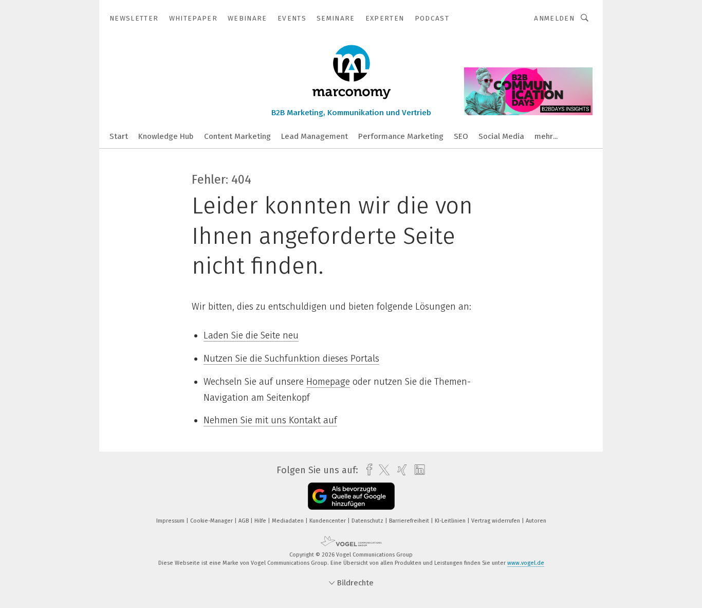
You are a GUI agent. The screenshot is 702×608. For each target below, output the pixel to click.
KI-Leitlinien (451, 520)
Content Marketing (237, 136)
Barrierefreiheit (410, 520)
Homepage (328, 381)
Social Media (501, 136)
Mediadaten (288, 520)
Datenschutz (368, 520)
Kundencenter (328, 520)
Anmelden (554, 18)
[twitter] (381, 470)
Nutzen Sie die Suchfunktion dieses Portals (291, 358)
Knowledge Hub (166, 136)
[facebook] (366, 470)
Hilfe (261, 520)
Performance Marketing (401, 136)
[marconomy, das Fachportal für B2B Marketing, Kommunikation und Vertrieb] (118, 135)
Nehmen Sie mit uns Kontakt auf (270, 420)
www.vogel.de (525, 563)
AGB (244, 520)
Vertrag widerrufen (496, 520)
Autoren (536, 520)
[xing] (399, 469)
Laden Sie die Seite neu (251, 335)
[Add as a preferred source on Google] (351, 496)
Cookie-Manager (212, 520)
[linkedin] (417, 470)
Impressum (171, 520)
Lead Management (314, 136)
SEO (461, 136)
